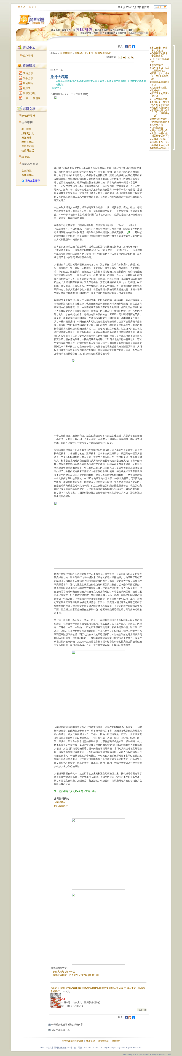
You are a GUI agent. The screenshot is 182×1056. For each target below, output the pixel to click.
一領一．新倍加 (31, 98)
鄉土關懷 (26, 129)
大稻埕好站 (60, 802)
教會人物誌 (28, 141)
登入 (23, 7)
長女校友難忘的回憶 (161, 107)
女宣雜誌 (26, 170)
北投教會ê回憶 (159, 87)
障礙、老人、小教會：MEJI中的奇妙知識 (162, 76)
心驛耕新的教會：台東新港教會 (161, 55)
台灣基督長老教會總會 (72, 1041)
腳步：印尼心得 (159, 130)
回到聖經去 (157, 127)
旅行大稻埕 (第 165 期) (64, 971)
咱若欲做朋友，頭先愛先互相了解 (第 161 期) (76, 975)
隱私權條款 (103, 1041)
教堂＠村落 (157, 124)
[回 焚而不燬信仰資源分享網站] (160, 7)
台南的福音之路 (159, 99)
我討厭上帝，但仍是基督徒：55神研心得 (161, 143)
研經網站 (27, 83)
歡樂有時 (156, 90)
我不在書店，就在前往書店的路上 (161, 69)
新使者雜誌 (28, 174)
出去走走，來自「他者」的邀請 (161, 49)
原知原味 (26, 137)
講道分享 (27, 73)
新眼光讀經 (29, 93)
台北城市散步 (61, 805)
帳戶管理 (28, 55)
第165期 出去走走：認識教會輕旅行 (93, 53)
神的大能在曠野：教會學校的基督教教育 (161, 120)
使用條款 (90, 1041)
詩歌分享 (27, 78)
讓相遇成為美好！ (160, 147)
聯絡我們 (116, 1041)
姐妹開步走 (28, 133)
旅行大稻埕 (157, 64)
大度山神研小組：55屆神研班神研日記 (161, 135)
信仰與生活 (28, 150)
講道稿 (26, 157)
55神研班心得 (158, 139)
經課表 (26, 88)
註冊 (34, 7)
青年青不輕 (28, 146)
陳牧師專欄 (29, 115)
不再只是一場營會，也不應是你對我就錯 (161, 103)
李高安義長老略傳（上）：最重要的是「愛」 (161, 113)
